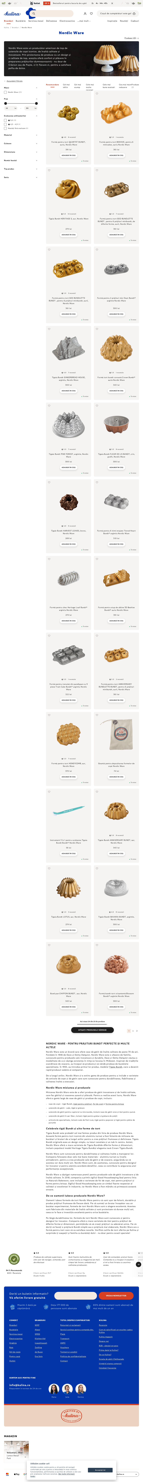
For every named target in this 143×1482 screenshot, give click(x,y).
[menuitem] (8, 22)
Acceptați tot (100, 1470)
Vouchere (64, 1347)
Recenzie (103, 1325)
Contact (64, 1361)
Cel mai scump (77, 85)
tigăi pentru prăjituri (82, 1104)
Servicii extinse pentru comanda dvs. (77, 1330)
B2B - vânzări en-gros (108, 1346)
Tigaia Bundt (115, 1067)
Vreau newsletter (116, 1296)
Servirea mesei (16, 1334)
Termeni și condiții (68, 1352)
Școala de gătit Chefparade (111, 1359)
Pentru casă (14, 1356)
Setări (32, 1476)
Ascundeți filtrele (14, 81)
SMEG (37, 1334)
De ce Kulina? (105, 1355)
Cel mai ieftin (66, 85)
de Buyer (39, 1352)
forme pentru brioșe (115, 1104)
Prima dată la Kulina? (108, 1350)
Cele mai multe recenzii (90, 85)
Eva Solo (39, 1356)
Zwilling (38, 1347)
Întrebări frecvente (107, 1368)
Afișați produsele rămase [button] (92, 1030)
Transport (64, 1339)
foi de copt (98, 1104)
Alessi (37, 1330)
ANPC (63, 1343)
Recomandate (52, 85)
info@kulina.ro (19, 1385)
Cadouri (135, 21)
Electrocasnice (16, 1339)
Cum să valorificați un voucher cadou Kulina (116, 1331)
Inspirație (112, 21)
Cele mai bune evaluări (109, 85)
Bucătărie (13, 1330)
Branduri (13, 1325)
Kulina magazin (106, 1337)
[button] (92, 86)
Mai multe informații (66, 1474)
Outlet (12, 1361)
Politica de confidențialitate (73, 1356)
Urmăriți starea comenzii (110, 1364)
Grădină (13, 1343)
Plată (62, 1334)
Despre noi (104, 1341)
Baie (11, 1347)
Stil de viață (14, 1352)
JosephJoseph (41, 1343)
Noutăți (124, 21)
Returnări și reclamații (70, 1325)
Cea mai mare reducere (125, 85)
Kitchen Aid (40, 1339)
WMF (37, 1325)
